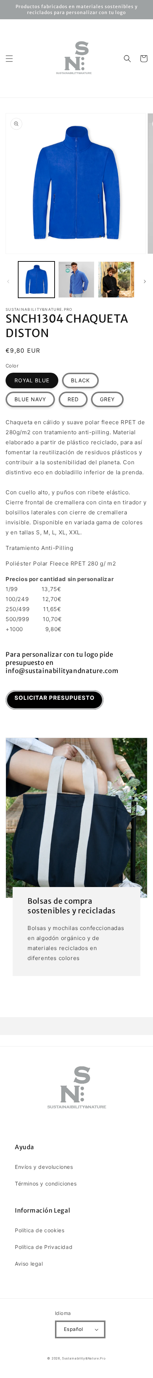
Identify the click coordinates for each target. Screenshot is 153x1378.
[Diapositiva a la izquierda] (8, 281)
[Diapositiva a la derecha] (145, 281)
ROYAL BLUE (31, 380)
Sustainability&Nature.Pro (84, 1358)
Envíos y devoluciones (44, 1167)
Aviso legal (29, 1263)
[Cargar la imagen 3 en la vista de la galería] (116, 279)
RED (73, 399)
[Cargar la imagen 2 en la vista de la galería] (76, 279)
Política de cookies (39, 1230)
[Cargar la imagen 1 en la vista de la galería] (36, 279)
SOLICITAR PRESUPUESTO (54, 697)
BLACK (80, 380)
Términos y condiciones (45, 1183)
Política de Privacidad (43, 1247)
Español (73, 1329)
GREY (107, 399)
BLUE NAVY (30, 399)
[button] (9, 58)
